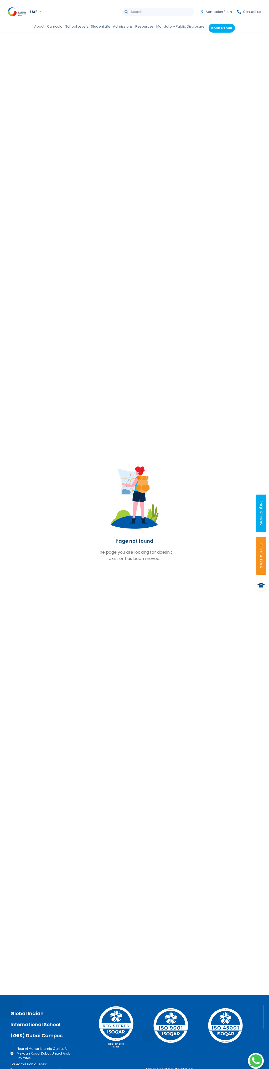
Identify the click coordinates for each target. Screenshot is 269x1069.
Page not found (134, 541)
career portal (184, 897)
